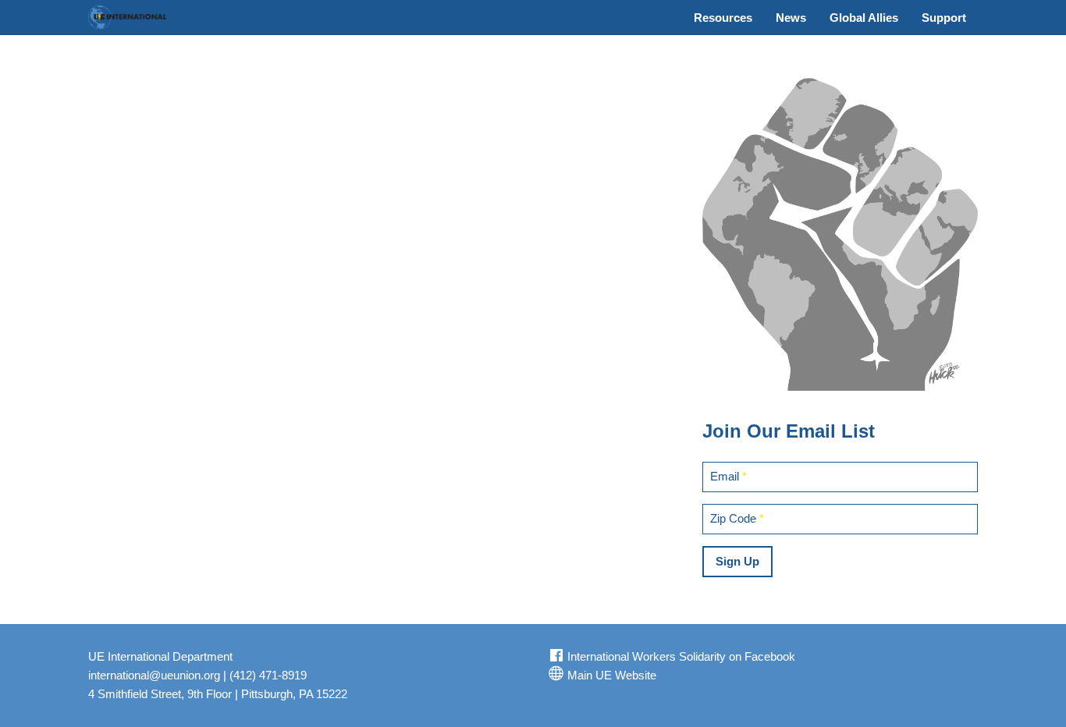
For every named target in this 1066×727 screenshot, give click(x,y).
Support (944, 17)
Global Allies (864, 17)
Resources (723, 17)
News (791, 17)
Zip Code (737, 518)
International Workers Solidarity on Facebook (679, 656)
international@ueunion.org (154, 675)
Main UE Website (610, 675)
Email (728, 476)
